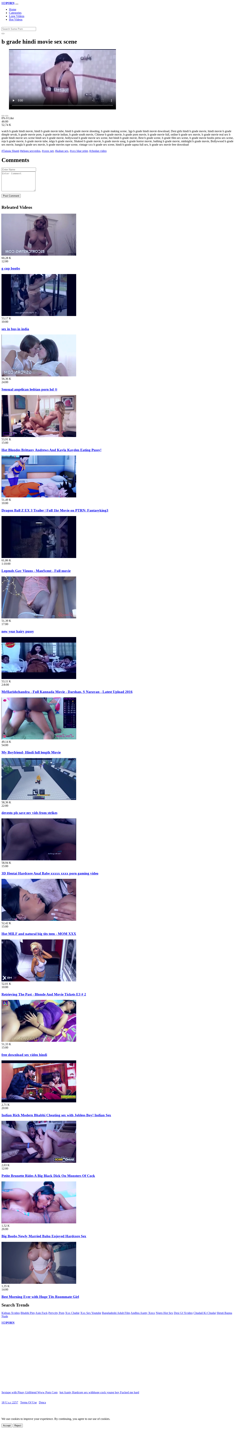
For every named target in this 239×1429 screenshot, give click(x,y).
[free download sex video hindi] (38, 1040)
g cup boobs (10, 268)
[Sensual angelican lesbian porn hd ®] (38, 375)
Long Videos (16, 16)
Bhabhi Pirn (28, 1313)
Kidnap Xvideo (10, 1313)
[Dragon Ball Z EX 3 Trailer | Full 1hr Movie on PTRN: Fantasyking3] (38, 496)
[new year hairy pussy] (38, 617)
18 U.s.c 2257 (9, 1402)
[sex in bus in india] (38, 315)
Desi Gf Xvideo (183, 1313)
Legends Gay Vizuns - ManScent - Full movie (36, 571)
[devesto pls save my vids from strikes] (38, 799)
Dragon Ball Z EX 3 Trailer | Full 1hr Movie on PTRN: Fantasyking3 (54, 510)
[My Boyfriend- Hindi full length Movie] (38, 738)
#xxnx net (48, 151)
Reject (17, 1425)
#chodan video (98, 151)
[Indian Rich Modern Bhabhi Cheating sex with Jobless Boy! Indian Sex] (38, 1101)
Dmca (42, 1402)
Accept (7, 1425)
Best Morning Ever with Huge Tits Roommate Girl (40, 1297)
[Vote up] (2, 115)
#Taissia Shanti (10, 151)
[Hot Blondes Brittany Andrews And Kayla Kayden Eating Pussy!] (38, 436)
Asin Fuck (41, 1313)
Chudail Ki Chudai (204, 1313)
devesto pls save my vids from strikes (29, 813)
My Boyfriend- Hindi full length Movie (31, 752)
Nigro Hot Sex (164, 1313)
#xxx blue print (79, 151)
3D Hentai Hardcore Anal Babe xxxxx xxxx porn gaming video (49, 873)
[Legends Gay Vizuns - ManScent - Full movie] (38, 557)
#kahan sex (61, 151)
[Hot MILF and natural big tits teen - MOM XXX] (38, 919)
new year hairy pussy (17, 631)
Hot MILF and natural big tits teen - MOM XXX (38, 934)
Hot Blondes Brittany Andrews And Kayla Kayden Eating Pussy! (51, 450)
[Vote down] (6, 115)
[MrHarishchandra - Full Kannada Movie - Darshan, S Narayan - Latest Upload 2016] (38, 678)
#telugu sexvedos (30, 151)
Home (12, 9)
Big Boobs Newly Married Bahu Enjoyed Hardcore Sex (43, 1236)
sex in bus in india (15, 329)
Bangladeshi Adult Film (116, 1313)
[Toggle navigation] (16, 4)
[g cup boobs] (38, 254)
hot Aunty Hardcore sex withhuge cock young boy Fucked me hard (99, 1392)
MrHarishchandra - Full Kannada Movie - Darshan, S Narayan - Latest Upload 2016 (67, 692)
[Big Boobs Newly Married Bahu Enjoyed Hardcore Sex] (38, 1222)
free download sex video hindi (24, 1055)
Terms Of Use (28, 1402)
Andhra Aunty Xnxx (143, 1313)
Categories (15, 12)
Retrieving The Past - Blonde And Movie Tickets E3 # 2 (43, 994)
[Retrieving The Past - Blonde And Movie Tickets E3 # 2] (38, 980)
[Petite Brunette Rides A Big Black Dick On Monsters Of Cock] (38, 1161)
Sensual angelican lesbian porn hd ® (29, 389)
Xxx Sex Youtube (90, 1313)
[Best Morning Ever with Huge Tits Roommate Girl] (38, 1282)
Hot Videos (15, 19)
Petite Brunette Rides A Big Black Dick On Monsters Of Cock (48, 1176)
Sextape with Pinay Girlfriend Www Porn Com (29, 1392)
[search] (2, 33)
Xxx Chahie (72, 1313)
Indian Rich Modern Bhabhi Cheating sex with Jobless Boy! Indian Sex (56, 1115)
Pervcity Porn (56, 1313)
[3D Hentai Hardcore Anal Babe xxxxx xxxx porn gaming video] (38, 859)
